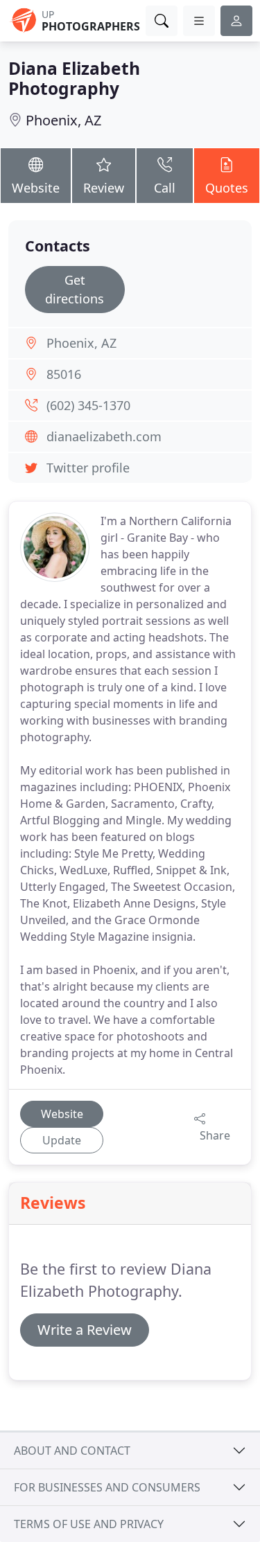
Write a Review (84, 1329)
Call (164, 187)
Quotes (226, 187)
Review (103, 187)
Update (61, 1140)
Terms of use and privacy (89, 1524)
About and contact (72, 1450)
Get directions (74, 289)
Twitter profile (88, 467)
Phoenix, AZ (63, 120)
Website (36, 187)
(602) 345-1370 (88, 405)
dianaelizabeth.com (104, 436)
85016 (63, 374)
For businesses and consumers (107, 1487)
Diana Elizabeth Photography (74, 78)
